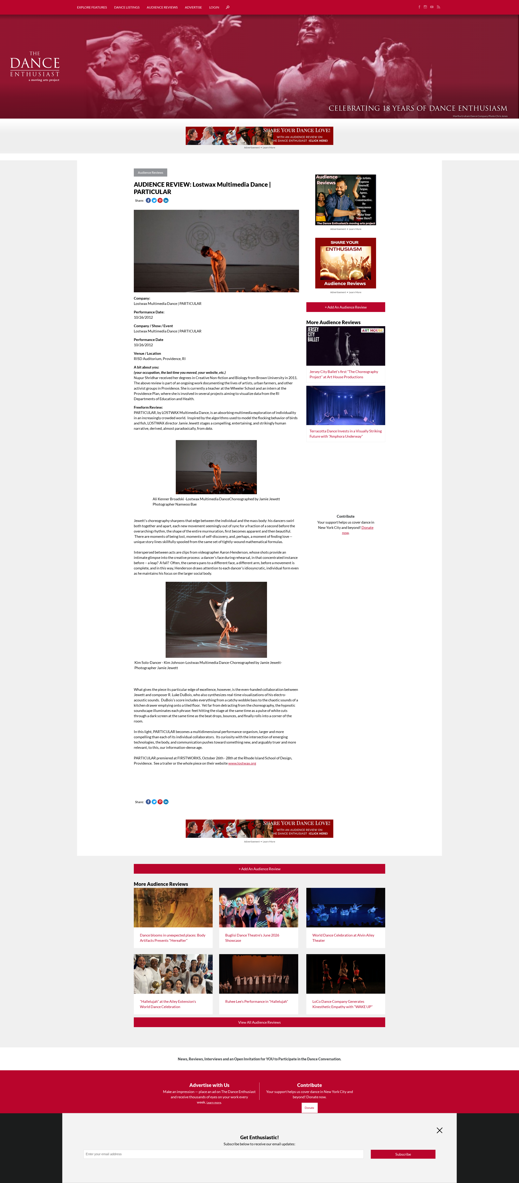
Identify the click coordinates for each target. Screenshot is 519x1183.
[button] (226, 7)
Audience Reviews (162, 7)
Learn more (214, 1102)
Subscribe (403, 1154)
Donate (310, 1107)
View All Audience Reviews (259, 1022)
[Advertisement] (345, 479)
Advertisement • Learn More (259, 147)
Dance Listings (126, 7)
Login (214, 7)
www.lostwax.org (242, 763)
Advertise (193, 7)
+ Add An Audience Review (346, 307)
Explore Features (92, 7)
